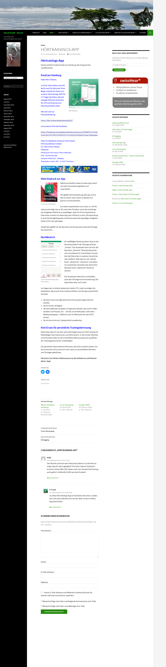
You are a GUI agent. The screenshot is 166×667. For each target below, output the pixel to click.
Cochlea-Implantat (102, 32)
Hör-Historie (62, 32)
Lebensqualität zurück (120, 123)
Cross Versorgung (66, 405)
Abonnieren (119, 70)
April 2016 (7, 108)
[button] (83, 94)
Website (44, 582)
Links (44, 32)
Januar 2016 (8, 114)
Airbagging (48, 438)
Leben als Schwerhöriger (81, 32)
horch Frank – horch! (13, 32)
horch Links (130, 181)
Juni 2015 (7, 134)
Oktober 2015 (8, 122)
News (51, 32)
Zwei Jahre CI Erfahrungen (122, 129)
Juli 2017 (6, 102)
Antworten (53, 478)
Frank (63, 54)
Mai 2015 (7, 137)
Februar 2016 (8, 111)
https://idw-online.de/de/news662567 (57, 120)
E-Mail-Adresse (48, 572)
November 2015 (9, 119)
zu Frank (142, 32)
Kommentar (46, 530)
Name (44, 562)
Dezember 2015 (9, 116)
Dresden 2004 (84, 405)
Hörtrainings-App (119, 143)
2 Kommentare (74, 54)
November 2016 (9, 105)
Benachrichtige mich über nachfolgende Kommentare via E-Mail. (69, 601)
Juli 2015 (6, 131)
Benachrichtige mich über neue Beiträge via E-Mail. (64, 606)
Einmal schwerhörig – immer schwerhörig (128, 156)
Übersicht (36, 32)
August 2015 (8, 128)
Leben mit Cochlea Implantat (124, 32)
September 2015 (9, 125)
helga (49, 457)
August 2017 (8, 99)
